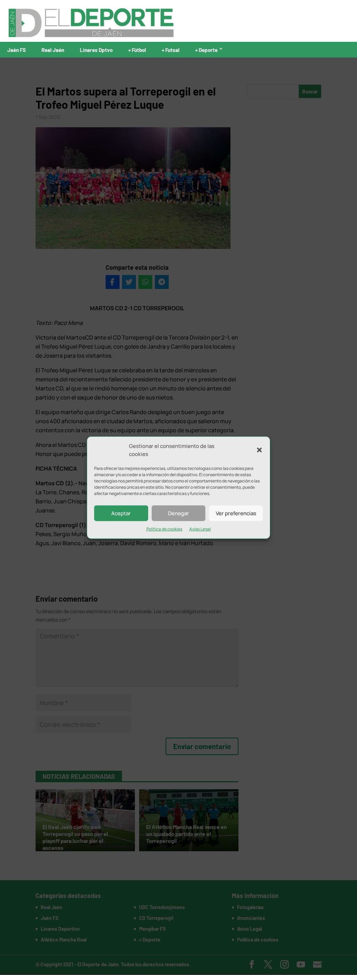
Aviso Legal (200, 529)
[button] (259, 450)
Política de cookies (164, 529)
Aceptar (121, 513)
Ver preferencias (236, 513)
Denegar (178, 513)
